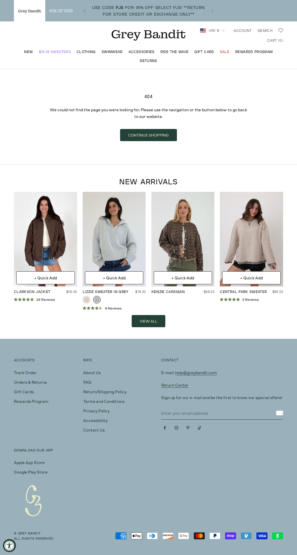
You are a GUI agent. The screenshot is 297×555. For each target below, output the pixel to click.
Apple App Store (29, 462)
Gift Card (204, 52)
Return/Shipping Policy (104, 391)
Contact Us (94, 430)
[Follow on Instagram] (176, 427)
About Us (92, 372)
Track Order (25, 372)
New (28, 52)
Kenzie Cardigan (168, 292)
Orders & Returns (30, 382)
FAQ (87, 382)
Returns (148, 61)
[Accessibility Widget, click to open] (9, 545)
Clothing (86, 52)
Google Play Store (31, 472)
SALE (224, 52)
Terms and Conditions (103, 401)
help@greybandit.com (196, 372)
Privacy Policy (96, 411)
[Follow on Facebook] (164, 427)
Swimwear (112, 52)
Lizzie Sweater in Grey (105, 292)
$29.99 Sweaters (55, 52)
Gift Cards (24, 391)
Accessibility (95, 420)
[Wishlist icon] (280, 30)
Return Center (175, 385)
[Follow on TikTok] (199, 427)
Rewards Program (254, 52)
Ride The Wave (174, 52)
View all (148, 321)
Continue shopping (148, 135)
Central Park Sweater (243, 292)
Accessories (141, 52)
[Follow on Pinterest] (187, 427)
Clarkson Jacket (32, 292)
